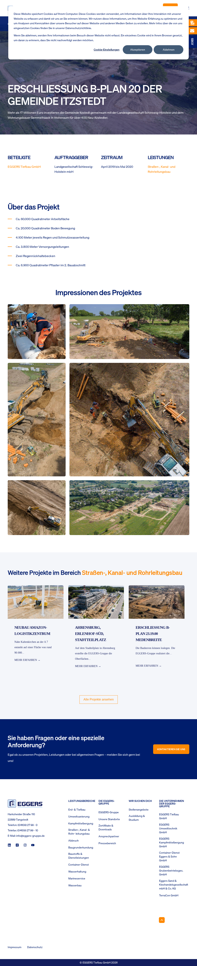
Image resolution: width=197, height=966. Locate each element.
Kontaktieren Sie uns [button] (171, 749)
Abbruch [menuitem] (73, 840)
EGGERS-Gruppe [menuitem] (108, 812)
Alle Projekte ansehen (98, 699)
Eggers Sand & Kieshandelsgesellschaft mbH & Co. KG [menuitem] (173, 884)
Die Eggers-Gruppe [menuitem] (106, 803)
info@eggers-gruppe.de (30, 836)
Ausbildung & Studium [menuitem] (137, 818)
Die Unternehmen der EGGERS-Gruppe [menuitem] (171, 804)
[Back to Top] (162, 920)
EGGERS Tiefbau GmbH (24, 166)
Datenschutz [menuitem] (35, 947)
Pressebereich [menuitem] (107, 843)
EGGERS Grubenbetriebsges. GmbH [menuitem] (171, 870)
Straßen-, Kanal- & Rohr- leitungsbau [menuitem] (79, 832)
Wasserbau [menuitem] (75, 885)
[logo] (25, 803)
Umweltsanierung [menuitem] (78, 816)
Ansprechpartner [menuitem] (108, 836)
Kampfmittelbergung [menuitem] (80, 823)
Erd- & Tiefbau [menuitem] (76, 810)
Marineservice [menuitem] (76, 878)
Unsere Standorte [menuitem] (109, 819)
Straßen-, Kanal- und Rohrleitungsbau (161, 169)
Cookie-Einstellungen (106, 50)
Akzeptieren (137, 50)
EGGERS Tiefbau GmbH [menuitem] (169, 816)
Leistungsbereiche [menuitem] (81, 801)
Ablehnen (168, 50)
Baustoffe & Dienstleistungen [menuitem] (78, 856)
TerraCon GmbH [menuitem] (168, 895)
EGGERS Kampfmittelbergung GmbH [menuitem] (171, 842)
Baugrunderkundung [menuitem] (80, 847)
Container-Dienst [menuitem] (78, 865)
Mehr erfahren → (27, 660)
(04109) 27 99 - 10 (27, 830)
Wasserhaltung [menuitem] (77, 871)
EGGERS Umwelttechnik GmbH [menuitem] (168, 828)
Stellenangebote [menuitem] (139, 810)
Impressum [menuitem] (14, 947)
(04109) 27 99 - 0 (28, 825)
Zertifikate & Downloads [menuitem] (105, 827)
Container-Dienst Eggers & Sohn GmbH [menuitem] (169, 856)
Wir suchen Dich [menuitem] (140, 801)
